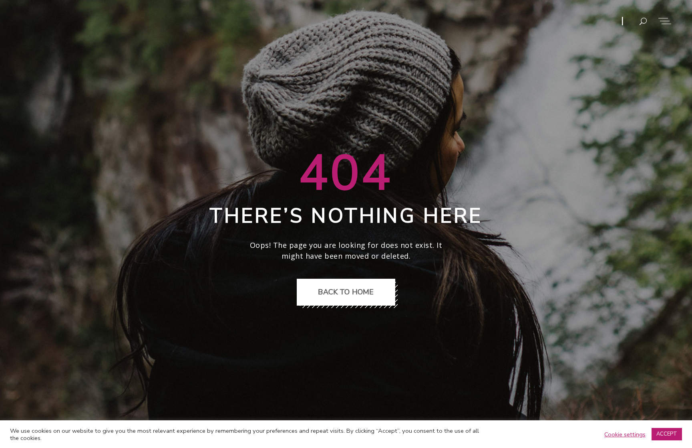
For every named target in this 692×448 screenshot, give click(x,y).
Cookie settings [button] (625, 434)
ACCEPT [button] (666, 434)
